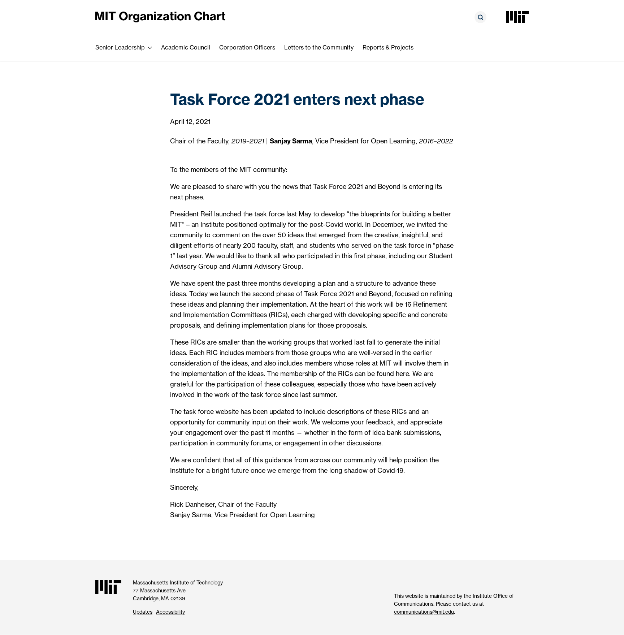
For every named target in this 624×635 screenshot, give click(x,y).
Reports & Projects (388, 47)
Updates (142, 612)
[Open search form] (480, 17)
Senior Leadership (120, 47)
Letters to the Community (319, 47)
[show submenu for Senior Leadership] (150, 47)
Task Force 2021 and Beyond (356, 186)
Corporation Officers (247, 47)
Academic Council (185, 47)
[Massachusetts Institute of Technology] (517, 17)
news (290, 186)
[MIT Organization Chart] (160, 16)
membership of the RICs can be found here (344, 374)
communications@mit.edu (424, 612)
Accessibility (170, 612)
